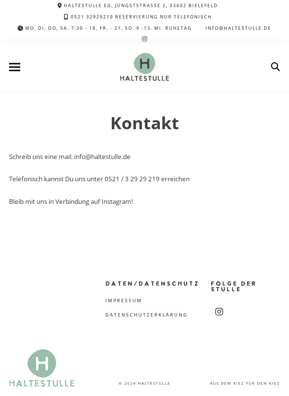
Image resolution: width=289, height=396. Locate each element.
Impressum (123, 300)
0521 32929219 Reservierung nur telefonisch (141, 17)
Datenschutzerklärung (146, 315)
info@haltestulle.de (238, 28)
